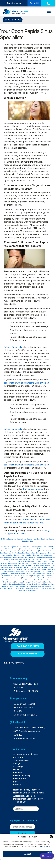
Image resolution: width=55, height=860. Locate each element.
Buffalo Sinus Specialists (38, 553)
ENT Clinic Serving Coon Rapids (11, 539)
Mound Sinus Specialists (37, 580)
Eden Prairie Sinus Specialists (21, 565)
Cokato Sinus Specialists (11, 559)
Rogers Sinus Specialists (17, 586)
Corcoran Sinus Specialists (22, 561)
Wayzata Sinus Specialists (27, 590)
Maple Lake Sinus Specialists (35, 574)
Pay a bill (34, 3)
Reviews (17, 784)
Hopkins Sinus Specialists (25, 569)
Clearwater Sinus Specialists (46, 557)
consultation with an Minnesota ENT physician (26, 382)
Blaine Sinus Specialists (8, 551)
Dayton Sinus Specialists (20, 563)
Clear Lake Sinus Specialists (26, 557)
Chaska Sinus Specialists (8, 557)
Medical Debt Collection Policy (28, 798)
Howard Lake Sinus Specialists (45, 569)
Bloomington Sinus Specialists (28, 551)
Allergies (17, 763)
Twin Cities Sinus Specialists (44, 588)
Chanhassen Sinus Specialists (42, 555)
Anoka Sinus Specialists (45, 547)
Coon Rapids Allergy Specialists (33, 539)
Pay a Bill (17, 772)
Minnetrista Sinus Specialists (31, 578)
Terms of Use (19, 801)
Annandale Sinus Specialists (9, 549)
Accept (27, 854)
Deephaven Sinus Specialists (39, 563)
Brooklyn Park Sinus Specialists (18, 553)
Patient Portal (19, 778)
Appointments (14, 3)
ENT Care (18, 757)
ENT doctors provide (33, 489)
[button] (51, 837)
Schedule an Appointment (25, 754)
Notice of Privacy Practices (26, 789)
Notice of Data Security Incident (28, 792)
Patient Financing (21, 775)
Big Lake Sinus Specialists (45, 549)
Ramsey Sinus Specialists (34, 584)
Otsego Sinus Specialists (17, 584)
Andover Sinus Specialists (28, 547)
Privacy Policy (45, 846)
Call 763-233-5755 (12, 20)
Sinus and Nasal (21, 760)
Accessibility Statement (24, 796)
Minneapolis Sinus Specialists (42, 576)
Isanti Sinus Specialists (33, 572)
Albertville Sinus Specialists (9, 547)
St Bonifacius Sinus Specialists (37, 586)
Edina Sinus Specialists (40, 565)
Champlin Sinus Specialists (22, 555)
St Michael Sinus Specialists (25, 588)
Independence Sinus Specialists (14, 572)
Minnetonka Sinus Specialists (11, 578)
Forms (16, 769)
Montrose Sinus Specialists (19, 580)
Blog (15, 781)
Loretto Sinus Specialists (17, 574)
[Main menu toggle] (48, 11)
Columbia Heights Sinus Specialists (31, 559)
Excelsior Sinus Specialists (21, 567)
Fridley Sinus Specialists (39, 567)
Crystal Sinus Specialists (40, 561)
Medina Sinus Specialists (23, 576)
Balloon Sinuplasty (13, 347)
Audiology (18, 766)
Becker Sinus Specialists (28, 549)
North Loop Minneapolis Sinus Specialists (29, 582)
